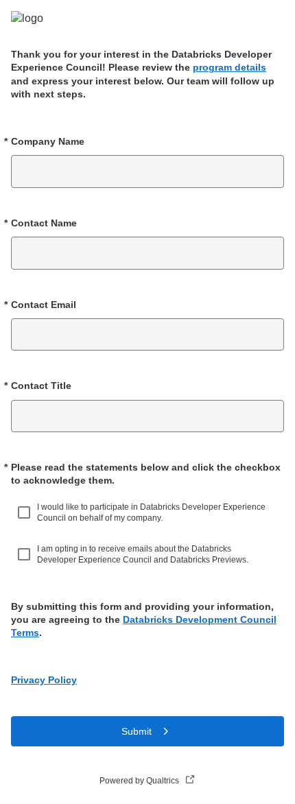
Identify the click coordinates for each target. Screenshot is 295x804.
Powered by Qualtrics (139, 780)
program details (229, 67)
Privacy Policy (44, 679)
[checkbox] (26, 512)
